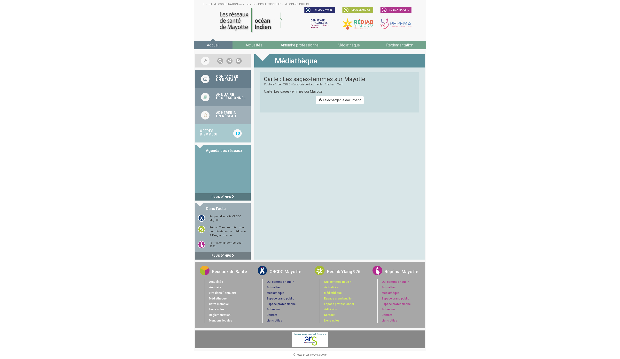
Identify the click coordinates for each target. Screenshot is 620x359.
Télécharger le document (341, 100)
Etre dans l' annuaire (223, 293)
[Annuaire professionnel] (223, 97)
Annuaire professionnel (300, 45)
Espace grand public (280, 298)
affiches (330, 84)
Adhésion (273, 309)
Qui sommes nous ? (280, 282)
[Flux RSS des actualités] (239, 61)
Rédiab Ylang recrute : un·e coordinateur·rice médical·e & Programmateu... (227, 231)
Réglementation (399, 45)
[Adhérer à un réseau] (223, 115)
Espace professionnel (281, 304)
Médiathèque (349, 45)
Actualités (254, 45)
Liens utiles (217, 309)
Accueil (213, 45)
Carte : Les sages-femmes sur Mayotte (314, 79)
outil (340, 84)
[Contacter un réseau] (223, 79)
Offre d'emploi (219, 304)
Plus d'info (221, 197)
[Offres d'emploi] (223, 133)
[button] (220, 61)
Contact (272, 315)
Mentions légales (220, 320)
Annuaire (215, 287)
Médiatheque (218, 298)
